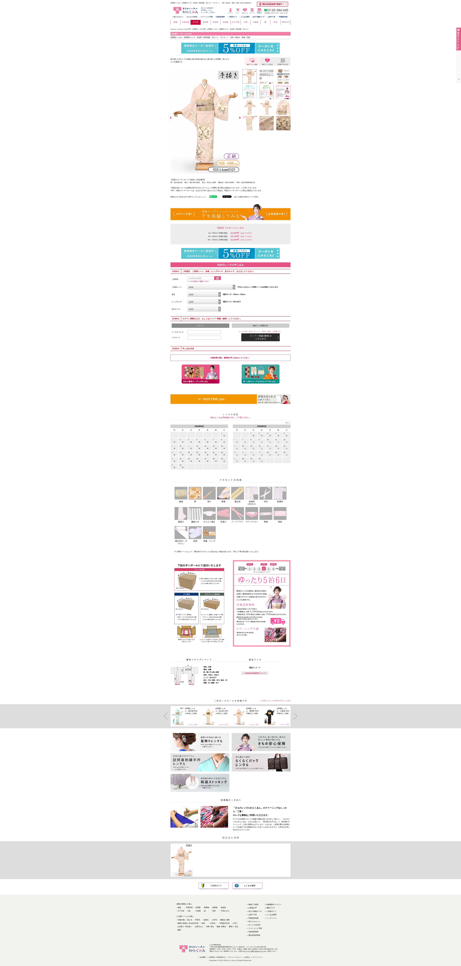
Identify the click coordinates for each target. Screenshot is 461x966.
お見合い (213, 923)
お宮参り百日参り (185, 926)
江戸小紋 (181, 911)
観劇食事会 (221, 926)
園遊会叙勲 (225, 920)
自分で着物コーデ (258, 17)
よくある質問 (245, 17)
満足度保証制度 (254, 935)
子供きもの (225, 911)
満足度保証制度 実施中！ (273, 4)
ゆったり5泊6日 (192, 17)
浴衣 (214, 911)
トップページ (271, 918)
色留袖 (214, 907)
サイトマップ (257, 957)
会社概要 (203, 957)
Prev (170, 117)
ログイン (230, 13)
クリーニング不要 (207, 17)
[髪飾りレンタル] (199, 742)
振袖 (179, 907)
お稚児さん (199, 926)
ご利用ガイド (232, 17)
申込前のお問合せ (259, 12)
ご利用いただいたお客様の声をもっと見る (276, 701)
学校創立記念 (225, 923)
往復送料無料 (220, 17)
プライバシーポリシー (235, 957)
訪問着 (198, 907)
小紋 (189, 911)
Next (240, 117)
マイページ (252, 13)
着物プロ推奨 (253, 904)
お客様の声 (252, 908)
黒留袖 (206, 907)
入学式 (214, 920)
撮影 (179, 930)
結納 (203, 923)
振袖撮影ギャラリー (274, 904)
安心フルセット (178, 17)
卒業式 (197, 920)
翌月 (287, 423)
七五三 (235, 923)
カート (238, 13)
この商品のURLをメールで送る (247, 197)
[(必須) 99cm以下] (204, 301)
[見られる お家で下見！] (274, 399)
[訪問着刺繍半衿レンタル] (199, 762)
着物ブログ (270, 908)
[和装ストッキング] (199, 783)
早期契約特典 (283, 17)
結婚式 (206, 920)
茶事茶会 (210, 926)
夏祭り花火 (233, 926)
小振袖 (198, 911)
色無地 (223, 907)
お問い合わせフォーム (258, 951)
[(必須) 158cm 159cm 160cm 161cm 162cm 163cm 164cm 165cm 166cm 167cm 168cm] (204, 294)
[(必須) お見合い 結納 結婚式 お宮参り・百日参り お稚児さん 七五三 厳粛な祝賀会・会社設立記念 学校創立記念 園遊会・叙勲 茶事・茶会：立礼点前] (211, 287)
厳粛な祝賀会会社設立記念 (188, 923)
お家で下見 (271, 17)
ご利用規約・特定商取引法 (216, 957)
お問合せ (247, 957)
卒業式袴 (189, 907)
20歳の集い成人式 (185, 920)
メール (248, 951)
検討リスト (245, 11)
